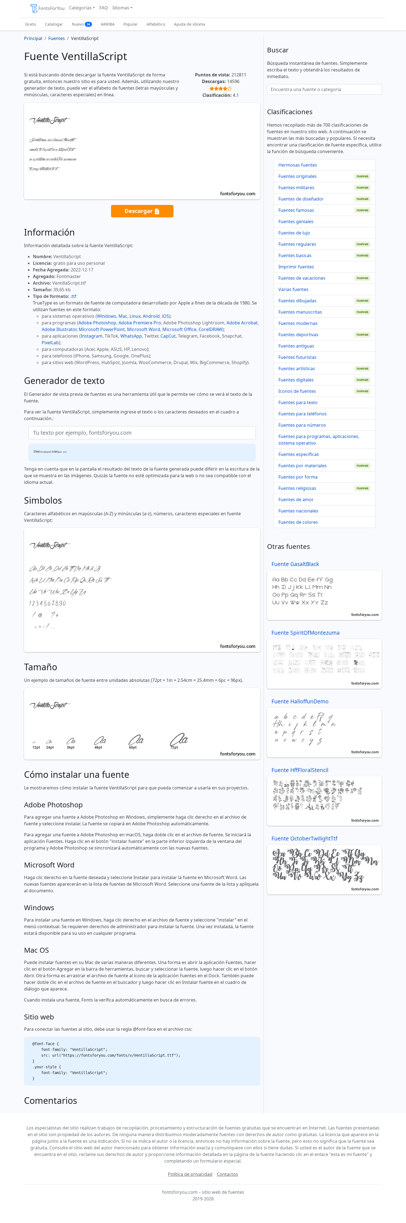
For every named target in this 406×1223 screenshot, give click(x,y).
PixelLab (50, 343)
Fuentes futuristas (297, 357)
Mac (122, 316)
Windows (106, 316)
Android (151, 316)
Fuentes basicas (295, 255)
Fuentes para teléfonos (302, 414)
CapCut (168, 336)
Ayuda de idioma (189, 24)
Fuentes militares (296, 188)
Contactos (227, 1174)
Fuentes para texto (298, 402)
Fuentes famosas (296, 210)
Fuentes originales (297, 176)
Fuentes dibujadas (297, 301)
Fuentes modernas (298, 323)
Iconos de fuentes (297, 391)
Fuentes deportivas (298, 335)
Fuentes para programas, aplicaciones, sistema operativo (318, 439)
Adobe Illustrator (59, 329)
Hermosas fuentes (297, 165)
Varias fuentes (293, 289)
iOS (165, 316)
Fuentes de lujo (294, 233)
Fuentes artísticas (296, 368)
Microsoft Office (179, 329)
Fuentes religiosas (297, 488)
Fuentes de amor (296, 499)
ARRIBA (108, 24)
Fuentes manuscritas (300, 312)
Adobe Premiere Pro (139, 323)
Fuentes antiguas (296, 346)
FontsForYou (51, 8)
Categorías (80, 8)
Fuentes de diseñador (301, 199)
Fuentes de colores (298, 522)
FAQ (103, 8)
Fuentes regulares (297, 244)
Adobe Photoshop (97, 323)
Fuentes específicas (298, 454)
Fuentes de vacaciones (301, 278)
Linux (135, 316)
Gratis (30, 24)
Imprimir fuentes (296, 267)
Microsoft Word (143, 329)
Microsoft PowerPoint (102, 329)
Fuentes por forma (298, 477)
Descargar (139, 211)
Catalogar (54, 24)
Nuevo (81, 24)
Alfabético (156, 24)
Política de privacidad (190, 1174)
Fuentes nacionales (298, 511)
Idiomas (120, 8)
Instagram (91, 336)
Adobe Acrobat (242, 323)
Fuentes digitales (296, 380)
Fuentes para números (302, 425)
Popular (130, 24)
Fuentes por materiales (302, 466)
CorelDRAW (210, 329)
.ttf (73, 296)
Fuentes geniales (295, 221)
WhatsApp (131, 336)
